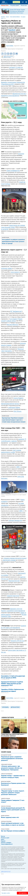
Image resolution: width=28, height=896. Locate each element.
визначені (21, 154)
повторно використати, (15, 520)
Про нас (3, 836)
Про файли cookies (6, 893)
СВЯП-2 (21, 511)
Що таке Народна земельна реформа (13, 831)
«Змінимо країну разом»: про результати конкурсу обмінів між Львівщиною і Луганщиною (11, 768)
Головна (3, 16)
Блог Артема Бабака (15, 16)
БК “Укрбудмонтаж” (16, 311)
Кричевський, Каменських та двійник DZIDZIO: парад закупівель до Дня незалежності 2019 (12, 683)
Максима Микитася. (12, 324)
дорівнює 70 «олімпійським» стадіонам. (13, 440)
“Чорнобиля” (12, 30)
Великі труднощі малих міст (10, 817)
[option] (14, 11)
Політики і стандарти (6, 842)
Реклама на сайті (5, 837)
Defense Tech (4, 5)
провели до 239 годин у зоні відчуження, (13, 626)
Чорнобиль (5, 707)
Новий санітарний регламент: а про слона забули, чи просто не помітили (12, 824)
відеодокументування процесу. (10, 404)
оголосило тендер (6, 268)
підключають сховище (9, 560)
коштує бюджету (18, 398)
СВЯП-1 (18, 467)
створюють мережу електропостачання (14, 558)
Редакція (3, 841)
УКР (23, 2)
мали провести (15, 272)
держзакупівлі (15, 707)
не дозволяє (4, 229)
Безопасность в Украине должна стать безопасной (13, 784)
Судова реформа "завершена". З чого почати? (12, 801)
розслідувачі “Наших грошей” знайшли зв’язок (11, 320)
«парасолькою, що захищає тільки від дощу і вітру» (13, 226)
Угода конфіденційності (7, 844)
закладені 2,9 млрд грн (16, 67)
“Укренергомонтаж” (14, 581)
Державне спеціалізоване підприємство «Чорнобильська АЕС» (13, 83)
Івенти (2, 839)
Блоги (7, 16)
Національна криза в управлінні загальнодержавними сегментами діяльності (12, 758)
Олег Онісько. (18, 411)
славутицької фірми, (14, 407)
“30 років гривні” (14, 5)
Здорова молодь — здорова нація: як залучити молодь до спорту (13, 776)
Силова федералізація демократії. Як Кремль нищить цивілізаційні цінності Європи (13, 809)
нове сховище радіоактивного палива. (11, 451)
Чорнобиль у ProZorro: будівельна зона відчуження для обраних (12, 690)
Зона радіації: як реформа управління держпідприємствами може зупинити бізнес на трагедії (13, 241)
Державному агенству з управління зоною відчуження (13, 94)
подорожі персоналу (13, 596)
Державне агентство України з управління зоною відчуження (13, 610)
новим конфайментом (13, 170)
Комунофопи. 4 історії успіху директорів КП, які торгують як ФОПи (13, 677)
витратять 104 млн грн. (17, 641)
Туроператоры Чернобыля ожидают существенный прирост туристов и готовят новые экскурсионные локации (13, 420)
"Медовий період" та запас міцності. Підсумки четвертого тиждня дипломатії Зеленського (12, 792)
